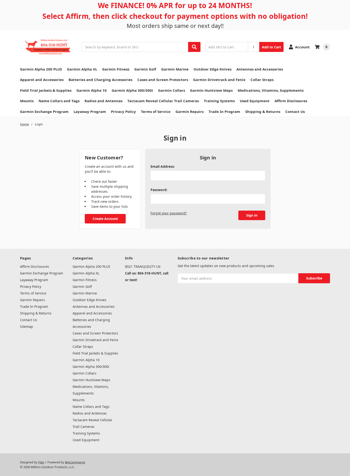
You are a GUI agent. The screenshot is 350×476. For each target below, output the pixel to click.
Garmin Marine (175, 69)
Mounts (27, 100)
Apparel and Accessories (42, 79)
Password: (158, 189)
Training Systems (219, 100)
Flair (41, 462)
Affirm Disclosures (291, 100)
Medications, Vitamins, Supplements (271, 90)
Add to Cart (271, 47)
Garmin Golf (145, 69)
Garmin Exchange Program (44, 111)
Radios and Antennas (103, 100)
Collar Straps (262, 79)
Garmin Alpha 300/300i (132, 90)
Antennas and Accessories (259, 69)
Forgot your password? (168, 213)
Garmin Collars (171, 90)
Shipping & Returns (262, 111)
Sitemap (26, 326)
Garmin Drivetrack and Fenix (219, 79)
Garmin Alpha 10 (91, 90)
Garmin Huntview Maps (211, 90)
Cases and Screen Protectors (162, 79)
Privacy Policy (123, 111)
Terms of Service (155, 111)
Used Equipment (255, 100)
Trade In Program (224, 111)
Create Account (105, 218)
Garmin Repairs (189, 111)
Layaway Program (90, 111)
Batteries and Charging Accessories (100, 79)
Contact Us (295, 111)
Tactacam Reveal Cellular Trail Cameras (163, 100)
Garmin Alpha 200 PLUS (41, 69)
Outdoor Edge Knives (212, 69)
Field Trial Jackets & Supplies (45, 90)
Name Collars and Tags (59, 100)
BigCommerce (75, 462)
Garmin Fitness (115, 69)
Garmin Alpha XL (82, 69)
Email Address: (162, 166)
